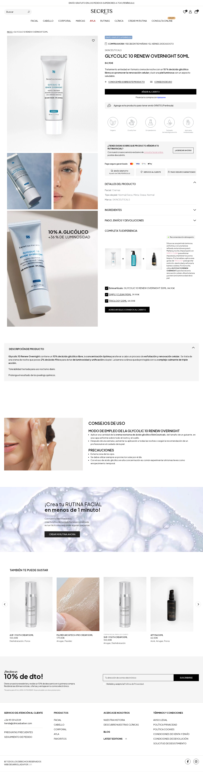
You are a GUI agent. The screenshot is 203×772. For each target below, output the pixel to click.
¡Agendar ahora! (183, 150)
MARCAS (80, 20)
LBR (30, 764)
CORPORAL (64, 20)
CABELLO (48, 20)
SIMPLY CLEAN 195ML (120, 294)
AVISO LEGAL (160, 719)
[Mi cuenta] (190, 12)
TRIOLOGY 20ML (118, 301)
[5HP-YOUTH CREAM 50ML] (125, 604)
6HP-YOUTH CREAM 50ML (22, 635)
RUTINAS (105, 20)
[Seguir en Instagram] (196, 761)
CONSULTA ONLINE (163, 20)
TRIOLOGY (178, 261)
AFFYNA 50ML (157, 635)
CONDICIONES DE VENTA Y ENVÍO (171, 734)
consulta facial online (153, 152)
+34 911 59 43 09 (12, 719)
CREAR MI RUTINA (137, 20)
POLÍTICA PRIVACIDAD (165, 724)
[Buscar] (28, 12)
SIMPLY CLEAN (172, 253)
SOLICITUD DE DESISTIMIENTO (169, 743)
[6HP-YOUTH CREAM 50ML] (31, 604)
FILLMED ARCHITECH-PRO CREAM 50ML (75, 635)
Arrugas (60, 641)
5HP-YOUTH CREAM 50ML (115, 637)
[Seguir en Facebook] (188, 761)
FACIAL (34, 20)
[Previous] (5, 604)
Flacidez (68, 641)
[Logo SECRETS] (101, 12)
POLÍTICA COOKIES (163, 729)
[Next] (198, 604)
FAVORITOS (60, 738)
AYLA (56, 734)
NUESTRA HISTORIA (114, 719)
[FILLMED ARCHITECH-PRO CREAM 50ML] (78, 604)
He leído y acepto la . (125, 684)
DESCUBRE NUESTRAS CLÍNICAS (121, 724)
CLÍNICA (119, 20)
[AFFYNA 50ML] (172, 604)
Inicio (10, 32)
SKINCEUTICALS (113, 50)
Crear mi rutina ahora (62, 534)
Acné (153, 641)
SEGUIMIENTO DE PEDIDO (18, 736)
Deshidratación (17, 641)
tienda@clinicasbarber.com (18, 723)
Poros (27, 641)
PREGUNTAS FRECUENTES (18, 732)
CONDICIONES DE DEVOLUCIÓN (170, 738)
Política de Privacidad (134, 684)
